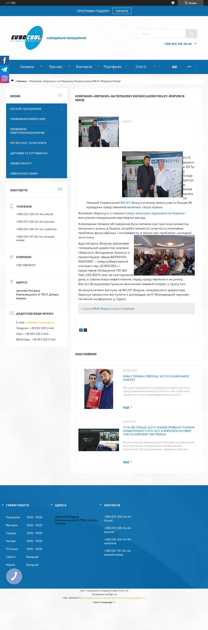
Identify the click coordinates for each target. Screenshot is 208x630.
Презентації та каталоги (28, 143)
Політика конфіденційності (129, 597)
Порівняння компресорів (28, 119)
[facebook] (81, 330)
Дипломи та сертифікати (28, 153)
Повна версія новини (127, 407)
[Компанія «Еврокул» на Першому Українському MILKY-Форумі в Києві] (98, 136)
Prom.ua (123, 590)
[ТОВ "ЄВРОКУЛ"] (27, 48)
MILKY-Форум (131, 202)
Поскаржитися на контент (97, 597)
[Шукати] (191, 33)
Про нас (55, 66)
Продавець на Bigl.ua (104, 594)
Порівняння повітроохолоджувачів (27, 130)
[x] (85, 330)
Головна (27, 66)
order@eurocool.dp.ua (40, 322)
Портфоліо (112, 66)
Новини (22, 81)
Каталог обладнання (25, 109)
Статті (141, 66)
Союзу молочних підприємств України (154, 213)
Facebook (128, 308)
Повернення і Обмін (24, 173)
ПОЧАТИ (122, 11)
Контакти (84, 66)
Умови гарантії (21, 163)
